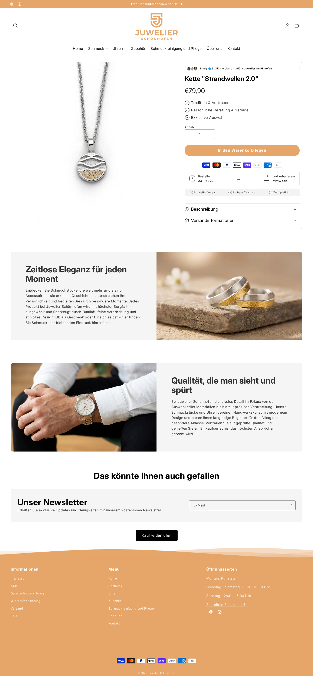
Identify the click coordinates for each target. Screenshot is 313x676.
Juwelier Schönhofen (162, 673)
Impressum (19, 578)
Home (112, 578)
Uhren (112, 593)
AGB (14, 586)
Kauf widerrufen (157, 535)
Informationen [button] (25, 569)
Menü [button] (113, 569)
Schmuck (115, 586)
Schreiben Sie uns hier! (225, 605)
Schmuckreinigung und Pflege (131, 608)
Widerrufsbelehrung (26, 601)
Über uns (115, 616)
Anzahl (190, 127)
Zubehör (114, 601)
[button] (15, 25)
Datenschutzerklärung (27, 593)
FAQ (14, 616)
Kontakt (114, 623)
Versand (17, 608)
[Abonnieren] (290, 505)
